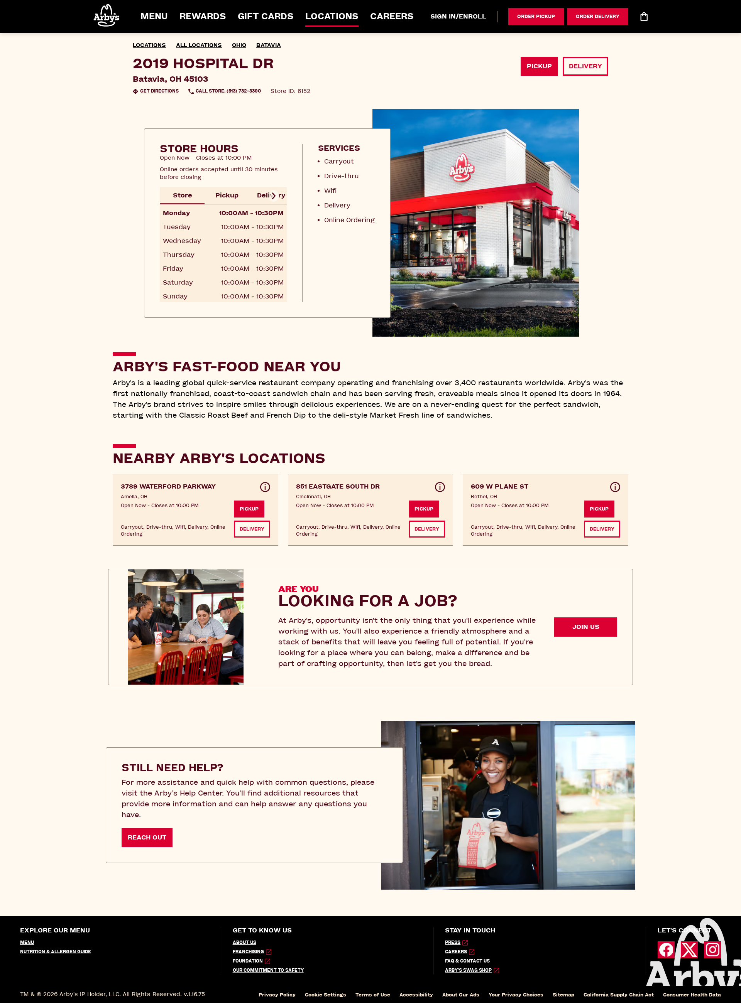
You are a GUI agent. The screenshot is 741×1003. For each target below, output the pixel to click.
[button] (107, 15)
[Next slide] (273, 196)
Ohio (239, 45)
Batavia (268, 45)
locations (149, 45)
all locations (199, 45)
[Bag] (643, 16)
